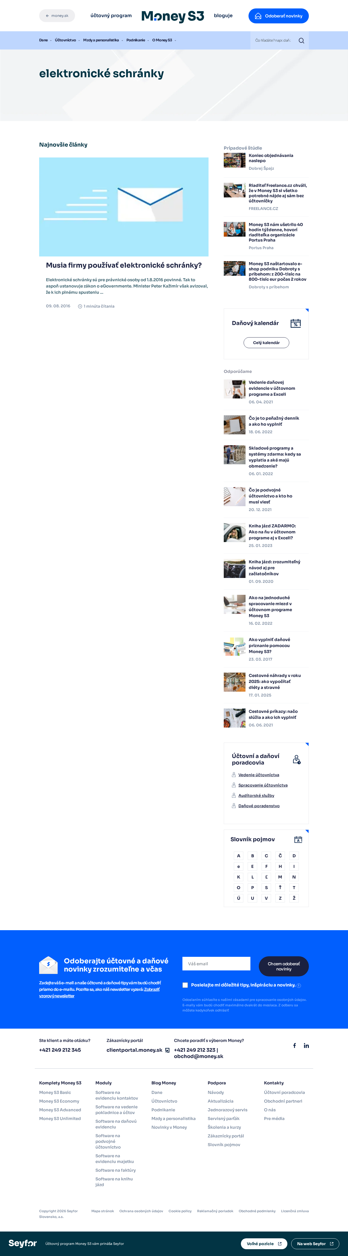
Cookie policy (180, 1211)
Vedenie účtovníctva (258, 774)
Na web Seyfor (311, 1243)
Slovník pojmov (224, 1144)
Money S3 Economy (59, 1101)
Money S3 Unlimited (60, 1118)
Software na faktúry (115, 1170)
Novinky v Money (169, 1127)
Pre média (274, 1118)
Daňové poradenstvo (259, 805)
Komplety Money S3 (60, 1082)
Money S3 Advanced (60, 1109)
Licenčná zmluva (295, 1211)
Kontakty (274, 1082)
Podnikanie (135, 40)
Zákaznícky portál (226, 1136)
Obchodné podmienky (257, 1211)
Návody (216, 1092)
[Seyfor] (23, 1243)
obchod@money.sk (198, 1056)
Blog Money (163, 1082)
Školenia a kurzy (224, 1127)
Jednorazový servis (227, 1109)
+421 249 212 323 (194, 1050)
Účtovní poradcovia (284, 1092)
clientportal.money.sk (135, 1050)
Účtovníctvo (65, 40)
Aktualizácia (221, 1101)
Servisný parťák (224, 1118)
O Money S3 (162, 40)
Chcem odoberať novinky (284, 966)
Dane (43, 40)
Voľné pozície (260, 1243)
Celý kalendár (266, 342)
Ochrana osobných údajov (141, 1211)
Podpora (217, 1082)
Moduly (103, 1082)
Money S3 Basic (55, 1092)
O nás (270, 1109)
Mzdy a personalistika (101, 40)
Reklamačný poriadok (215, 1211)
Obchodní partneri (283, 1101)
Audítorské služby (256, 795)
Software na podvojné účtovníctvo (108, 1141)
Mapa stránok (102, 1211)
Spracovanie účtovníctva (263, 785)
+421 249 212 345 (60, 1050)
